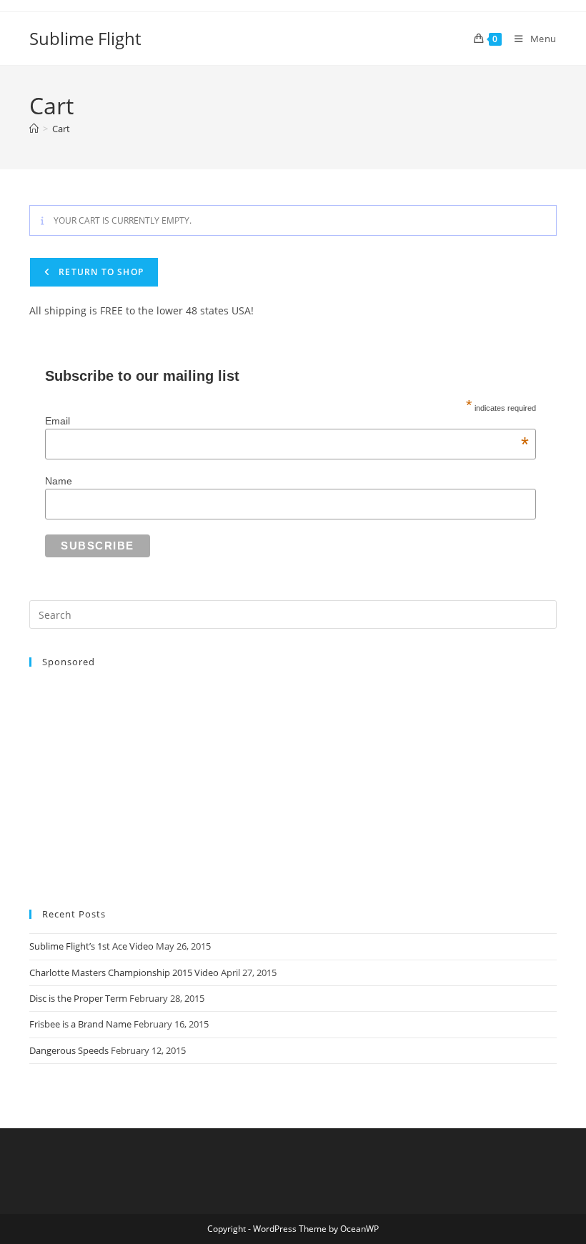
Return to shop (100, 272)
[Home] (34, 128)
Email (287, 421)
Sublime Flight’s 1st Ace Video (91, 946)
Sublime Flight (85, 38)
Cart (61, 128)
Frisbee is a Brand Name (80, 1023)
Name (58, 481)
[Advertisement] (293, 781)
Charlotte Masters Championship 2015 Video (124, 972)
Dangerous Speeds (69, 1050)
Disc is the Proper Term (78, 998)
